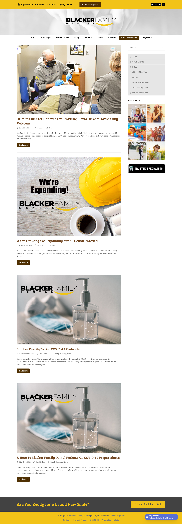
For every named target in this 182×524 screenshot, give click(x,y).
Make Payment (118, 516)
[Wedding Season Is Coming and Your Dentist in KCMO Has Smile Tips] (137, 151)
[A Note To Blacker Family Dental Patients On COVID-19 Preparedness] (69, 418)
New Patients (138, 62)
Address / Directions (46, 4)
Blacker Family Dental (79, 516)
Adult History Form (140, 93)
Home (134, 57)
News (51, 128)
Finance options (91, 4)
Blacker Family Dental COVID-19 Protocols (48, 349)
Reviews (135, 77)
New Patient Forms (140, 82)
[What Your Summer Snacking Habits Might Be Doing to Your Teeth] (156, 113)
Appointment (27, 4)
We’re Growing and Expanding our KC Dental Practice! (57, 241)
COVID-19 (94, 520)
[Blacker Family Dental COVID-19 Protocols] (69, 309)
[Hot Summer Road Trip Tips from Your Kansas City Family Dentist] (156, 132)
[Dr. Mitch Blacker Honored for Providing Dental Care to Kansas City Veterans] (69, 79)
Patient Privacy (80, 520)
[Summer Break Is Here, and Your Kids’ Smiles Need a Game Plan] (137, 132)
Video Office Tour (139, 72)
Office (134, 67)
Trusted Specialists (110, 520)
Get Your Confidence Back (148, 504)
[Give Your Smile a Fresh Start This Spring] (156, 151)
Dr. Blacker (39, 128)
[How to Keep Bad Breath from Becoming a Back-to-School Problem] (137, 113)
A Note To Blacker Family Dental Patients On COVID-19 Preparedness (68, 457)
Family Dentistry (60, 354)
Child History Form (140, 88)
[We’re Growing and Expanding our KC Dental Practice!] (69, 197)
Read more (23, 145)
